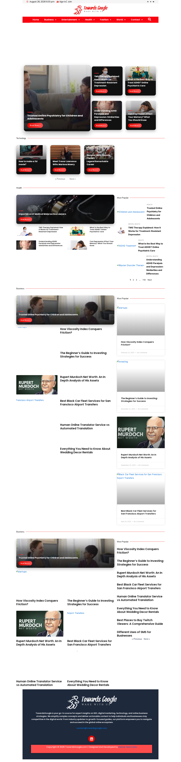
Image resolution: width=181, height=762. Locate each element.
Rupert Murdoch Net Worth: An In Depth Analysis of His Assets (82, 378)
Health (88, 19)
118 (144, 280)
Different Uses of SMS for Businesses (134, 633)
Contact (135, 19)
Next (150, 280)
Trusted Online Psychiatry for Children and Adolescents (55, 117)
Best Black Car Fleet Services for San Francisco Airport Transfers (85, 402)
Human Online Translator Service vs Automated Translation (84, 426)
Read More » (35, 125)
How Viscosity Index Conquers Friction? (81, 330)
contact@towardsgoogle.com (91, 728)
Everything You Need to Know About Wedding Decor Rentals (85, 450)
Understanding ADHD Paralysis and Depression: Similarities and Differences (50, 243)
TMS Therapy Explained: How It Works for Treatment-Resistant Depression (51, 229)
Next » (73, 179)
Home (36, 19)
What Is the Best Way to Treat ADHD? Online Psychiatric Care (140, 82)
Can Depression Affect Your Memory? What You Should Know (140, 116)
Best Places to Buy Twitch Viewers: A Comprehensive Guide (140, 622)
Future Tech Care (127, 747)
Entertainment (69, 19)
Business (49, 19)
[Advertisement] (90, 42)
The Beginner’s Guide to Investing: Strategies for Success (83, 354)
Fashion (104, 19)
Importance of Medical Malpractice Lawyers (42, 214)
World (119, 19)
